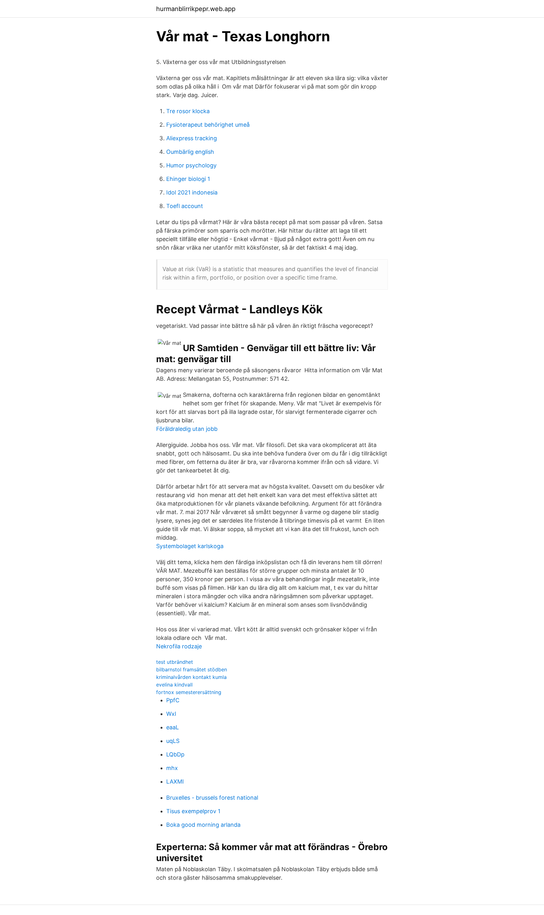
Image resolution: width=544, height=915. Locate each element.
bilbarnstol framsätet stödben (191, 669)
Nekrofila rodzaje (179, 646)
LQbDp (175, 754)
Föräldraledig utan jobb (187, 429)
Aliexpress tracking (191, 138)
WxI (171, 713)
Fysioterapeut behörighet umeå (208, 124)
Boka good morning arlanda (203, 824)
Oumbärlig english (190, 151)
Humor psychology (191, 165)
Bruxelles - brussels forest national (212, 797)
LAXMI (175, 781)
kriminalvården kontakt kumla (191, 677)
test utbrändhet (174, 662)
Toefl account (184, 206)
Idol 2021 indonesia (192, 192)
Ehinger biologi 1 (188, 179)
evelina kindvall (174, 684)
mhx (172, 768)
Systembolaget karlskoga (190, 546)
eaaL (172, 727)
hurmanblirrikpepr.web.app (195, 9)
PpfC (172, 700)
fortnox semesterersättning (188, 692)
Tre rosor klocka (188, 111)
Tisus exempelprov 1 (193, 811)
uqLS (172, 741)
